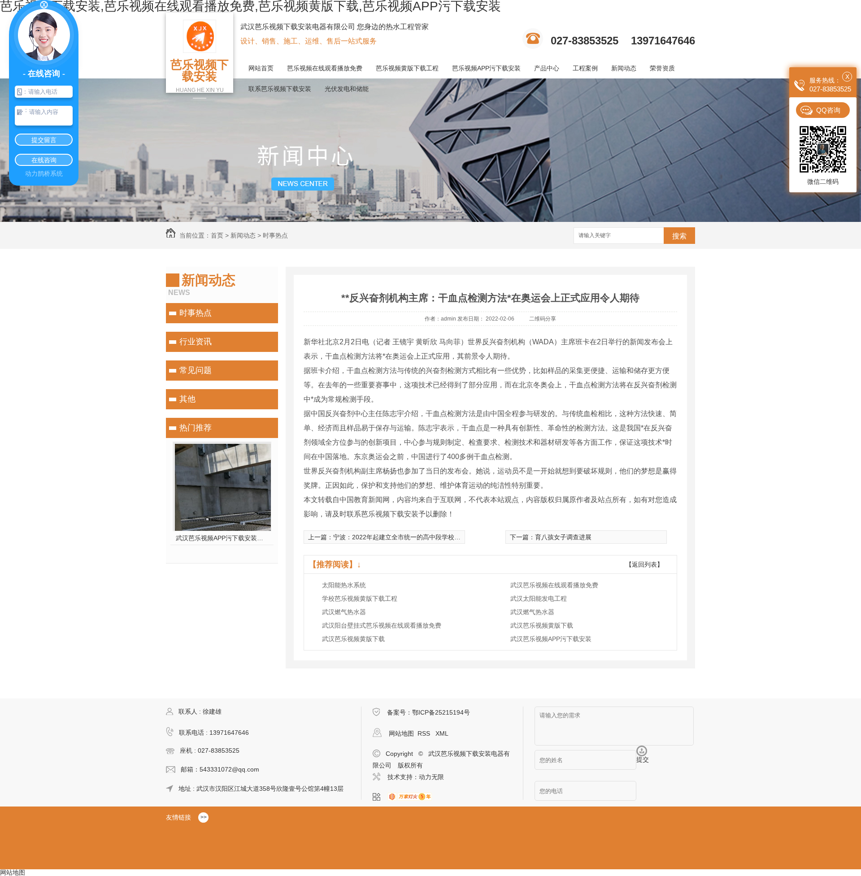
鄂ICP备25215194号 (441, 712)
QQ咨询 (828, 110)
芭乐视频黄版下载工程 (407, 68)
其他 (187, 399)
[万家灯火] (412, 797)
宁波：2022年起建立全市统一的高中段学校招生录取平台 (412, 537)
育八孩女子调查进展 (563, 537)
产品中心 (546, 68)
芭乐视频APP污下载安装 (486, 68)
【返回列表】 (644, 564)
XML (441, 733)
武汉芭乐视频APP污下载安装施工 (222, 538)
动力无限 (431, 777)
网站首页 (261, 68)
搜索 (679, 236)
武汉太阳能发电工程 (538, 598)
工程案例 (585, 68)
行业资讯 (195, 341)
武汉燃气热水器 (344, 612)
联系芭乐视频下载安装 (279, 88)
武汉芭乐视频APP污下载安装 (550, 638)
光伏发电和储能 (347, 88)
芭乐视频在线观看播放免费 (324, 68)
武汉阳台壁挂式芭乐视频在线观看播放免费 (381, 625)
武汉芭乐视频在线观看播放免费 (554, 585)
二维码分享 (542, 319)
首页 (217, 235)
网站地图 (401, 733)
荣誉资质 (662, 68)
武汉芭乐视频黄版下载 (541, 625)
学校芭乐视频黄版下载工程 (359, 598)
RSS (424, 733)
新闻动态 (623, 68)
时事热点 (275, 235)
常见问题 (195, 370)
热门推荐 (195, 427)
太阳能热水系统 (344, 585)
